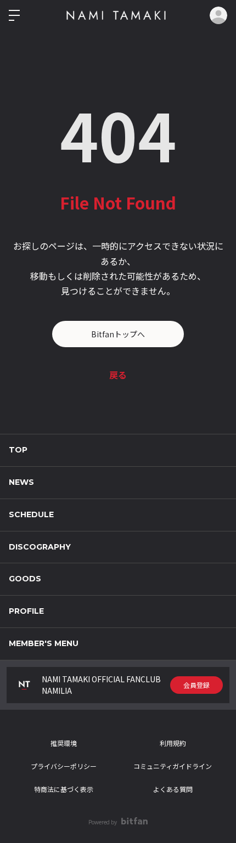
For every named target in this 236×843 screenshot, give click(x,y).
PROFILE (26, 611)
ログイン (218, 15)
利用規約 (173, 743)
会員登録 (196, 684)
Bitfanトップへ (118, 334)
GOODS (25, 579)
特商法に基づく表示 (63, 789)
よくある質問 (173, 789)
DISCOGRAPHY (40, 547)
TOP (18, 450)
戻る (118, 374)
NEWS (21, 482)
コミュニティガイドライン (172, 766)
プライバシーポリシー (64, 766)
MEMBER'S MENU (43, 643)
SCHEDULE (31, 514)
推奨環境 (63, 743)
